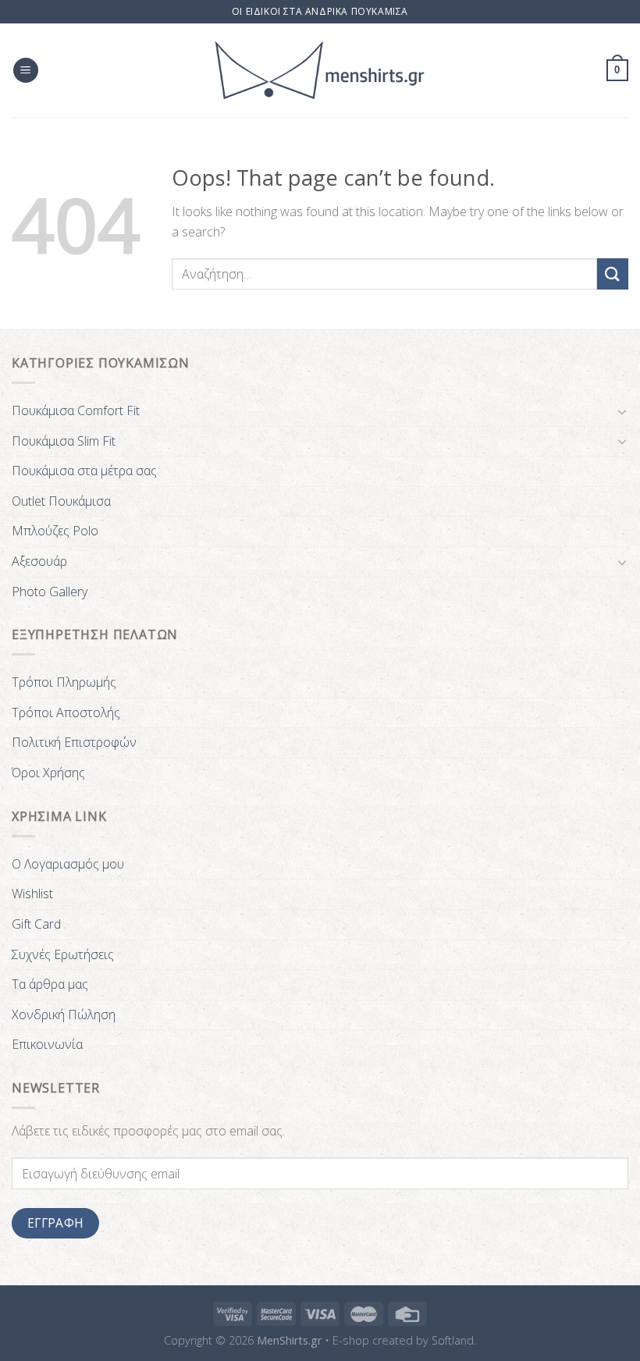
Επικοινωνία (47, 1044)
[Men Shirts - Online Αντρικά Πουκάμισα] (320, 70)
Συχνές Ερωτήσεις (63, 954)
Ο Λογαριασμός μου (68, 863)
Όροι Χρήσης (48, 772)
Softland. (454, 1340)
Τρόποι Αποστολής (66, 712)
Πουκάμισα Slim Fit (64, 441)
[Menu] (25, 71)
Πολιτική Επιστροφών (74, 742)
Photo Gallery (49, 591)
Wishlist (32, 893)
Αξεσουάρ (39, 561)
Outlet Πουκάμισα (61, 501)
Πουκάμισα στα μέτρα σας (84, 470)
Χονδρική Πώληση (64, 1014)
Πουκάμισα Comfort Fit (76, 410)
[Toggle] (622, 411)
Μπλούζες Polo (55, 530)
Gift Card (36, 924)
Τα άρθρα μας (50, 984)
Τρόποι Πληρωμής (64, 682)
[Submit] (612, 273)
